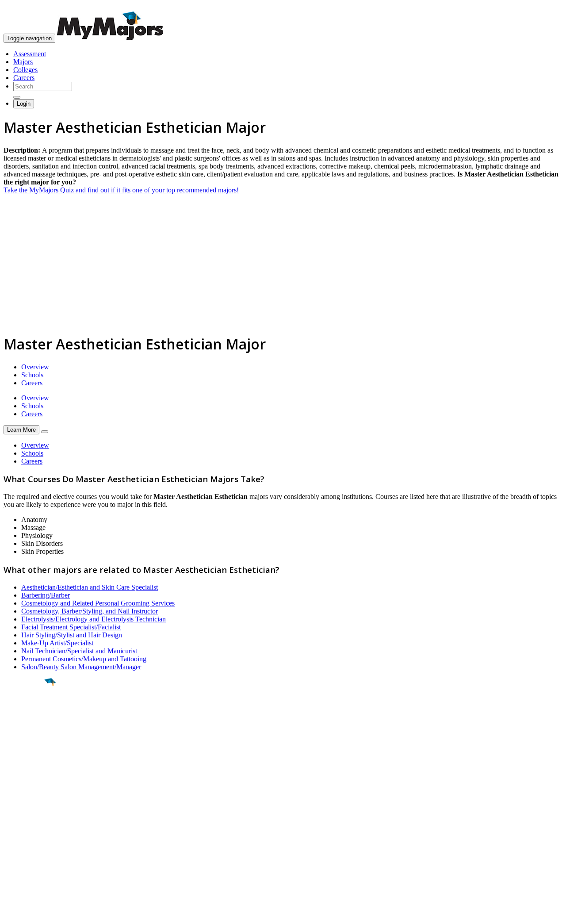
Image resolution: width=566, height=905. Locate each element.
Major (24, 712)
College (27, 731)
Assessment (29, 54)
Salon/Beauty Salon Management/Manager (81, 667)
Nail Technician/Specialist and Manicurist (79, 651)
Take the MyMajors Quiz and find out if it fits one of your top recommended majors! (121, 190)
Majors (23, 61)
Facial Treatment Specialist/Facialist (71, 627)
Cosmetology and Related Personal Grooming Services (98, 603)
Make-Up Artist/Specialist (57, 643)
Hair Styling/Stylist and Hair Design (71, 635)
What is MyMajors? (31, 801)
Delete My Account (31, 833)
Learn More (21, 429)
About (14, 783)
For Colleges (21, 817)
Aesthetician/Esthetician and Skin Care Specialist (89, 587)
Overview (35, 367)
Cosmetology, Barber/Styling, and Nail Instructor (89, 611)
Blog (10, 841)
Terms (12, 893)
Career (26, 750)
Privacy (36, 893)
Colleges (25, 69)
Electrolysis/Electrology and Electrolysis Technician (93, 619)
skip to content (544, 7)
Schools (32, 375)
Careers (23, 77)
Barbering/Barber (45, 595)
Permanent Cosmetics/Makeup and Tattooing (83, 659)
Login (24, 103)
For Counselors (25, 809)
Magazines (19, 825)
